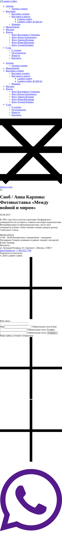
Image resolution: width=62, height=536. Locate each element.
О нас (8, 47)
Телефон (50, 329)
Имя (2, 326)
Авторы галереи (20, 9)
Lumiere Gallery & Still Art (29, 21)
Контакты (16, 58)
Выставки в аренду (21, 16)
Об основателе (19, 53)
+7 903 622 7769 (23, 250)
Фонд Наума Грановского (24, 37)
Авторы (10, 6)
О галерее (16, 50)
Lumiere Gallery (24, 19)
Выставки (11, 11)
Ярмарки (16, 24)
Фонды (9, 32)
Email (54, 326)
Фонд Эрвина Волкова (23, 40)
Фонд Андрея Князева (22, 45)
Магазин (10, 29)
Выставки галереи (21, 14)
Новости (16, 55)
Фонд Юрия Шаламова (23, 42)
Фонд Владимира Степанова (26, 34)
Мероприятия (12, 27)
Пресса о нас (6, 187)
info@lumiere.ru (7, 250)
